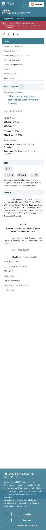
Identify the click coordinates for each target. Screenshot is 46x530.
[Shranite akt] (9, 34)
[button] (23, 86)
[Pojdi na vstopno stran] (8, 5)
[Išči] (26, 4)
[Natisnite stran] (17, 34)
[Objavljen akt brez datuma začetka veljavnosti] (5, 96)
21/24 (20, 111)
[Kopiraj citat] (21, 86)
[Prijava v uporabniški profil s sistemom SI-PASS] (36, 4)
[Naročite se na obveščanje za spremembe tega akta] (4, 34)
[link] (8, 19)
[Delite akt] (13, 34)
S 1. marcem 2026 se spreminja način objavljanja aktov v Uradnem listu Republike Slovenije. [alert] (22, 25)
